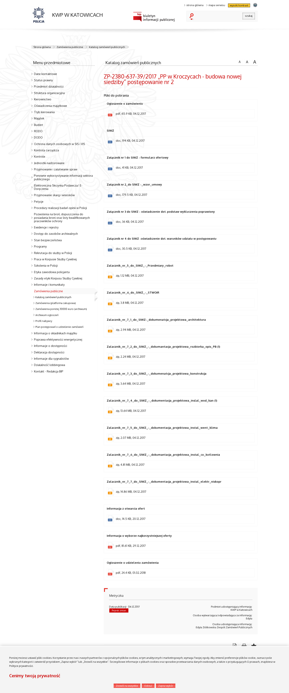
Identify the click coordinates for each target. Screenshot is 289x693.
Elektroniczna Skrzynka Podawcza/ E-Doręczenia (58, 187)
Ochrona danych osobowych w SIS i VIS (59, 144)
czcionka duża (254, 61)
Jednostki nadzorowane (49, 163)
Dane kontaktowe (45, 74)
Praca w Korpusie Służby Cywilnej (55, 259)
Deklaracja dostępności (49, 352)
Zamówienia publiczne (70, 47)
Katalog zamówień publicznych (107, 47)
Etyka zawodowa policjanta (52, 272)
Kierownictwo (42, 99)
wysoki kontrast (239, 5)
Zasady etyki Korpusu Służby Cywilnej (58, 278)
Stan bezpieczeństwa (48, 240)
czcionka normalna (239, 61)
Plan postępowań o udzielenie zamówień (59, 326)
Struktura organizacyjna (49, 93)
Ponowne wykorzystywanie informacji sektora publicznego (63, 177)
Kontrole (39, 156)
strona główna (194, 5)
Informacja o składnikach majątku (55, 333)
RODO (38, 131)
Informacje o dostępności (50, 345)
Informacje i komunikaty (49, 284)
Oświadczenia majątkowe (50, 105)
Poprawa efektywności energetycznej (58, 339)
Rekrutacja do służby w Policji (53, 253)
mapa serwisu (217, 5)
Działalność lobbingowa (49, 365)
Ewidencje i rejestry (46, 227)
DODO (38, 137)
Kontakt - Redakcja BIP (48, 371)
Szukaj (192, 17)
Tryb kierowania (44, 112)
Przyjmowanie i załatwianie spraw (55, 169)
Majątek (39, 118)
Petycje (38, 201)
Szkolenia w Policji (46, 265)
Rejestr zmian (119, 610)
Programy (40, 246)
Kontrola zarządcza (46, 150)
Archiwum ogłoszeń (46, 315)
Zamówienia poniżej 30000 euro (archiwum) (61, 308)
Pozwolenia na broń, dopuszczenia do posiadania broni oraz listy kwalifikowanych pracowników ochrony (62, 217)
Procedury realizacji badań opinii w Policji (60, 208)
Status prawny (43, 80)
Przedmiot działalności (49, 86)
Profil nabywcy (43, 320)
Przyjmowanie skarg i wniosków (54, 195)
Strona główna (42, 47)
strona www (255, 4)
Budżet (38, 125)
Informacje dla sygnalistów (51, 358)
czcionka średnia (246, 61)
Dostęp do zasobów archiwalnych (56, 233)
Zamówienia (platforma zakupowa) (55, 303)
